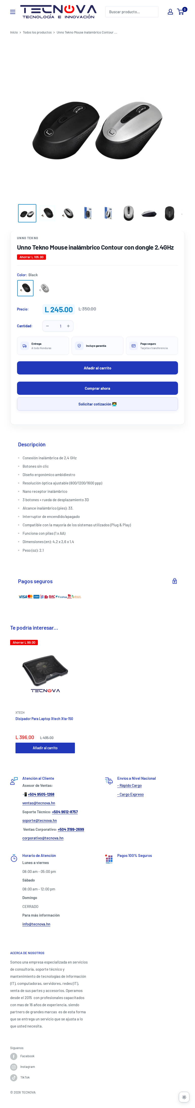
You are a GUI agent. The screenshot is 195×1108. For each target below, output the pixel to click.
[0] (180, 12)
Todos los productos (37, 32)
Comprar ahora (97, 388)
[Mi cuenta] (170, 11)
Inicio (14, 32)
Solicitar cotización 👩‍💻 (97, 404)
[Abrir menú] (12, 12)
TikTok (25, 1077)
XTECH (20, 712)
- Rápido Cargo (129, 785)
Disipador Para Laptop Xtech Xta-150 (44, 718)
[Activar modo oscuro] (184, 1097)
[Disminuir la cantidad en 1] (47, 326)
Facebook (27, 1056)
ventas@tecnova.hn (38, 803)
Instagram (27, 1067)
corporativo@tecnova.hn (42, 838)
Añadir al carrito (97, 368)
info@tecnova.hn (36, 924)
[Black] (25, 288)
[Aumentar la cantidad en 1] (68, 326)
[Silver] (44, 288)
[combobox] (131, 11)
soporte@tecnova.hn (39, 820)
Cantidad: (24, 326)
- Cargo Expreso (130, 794)
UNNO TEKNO (27, 238)
